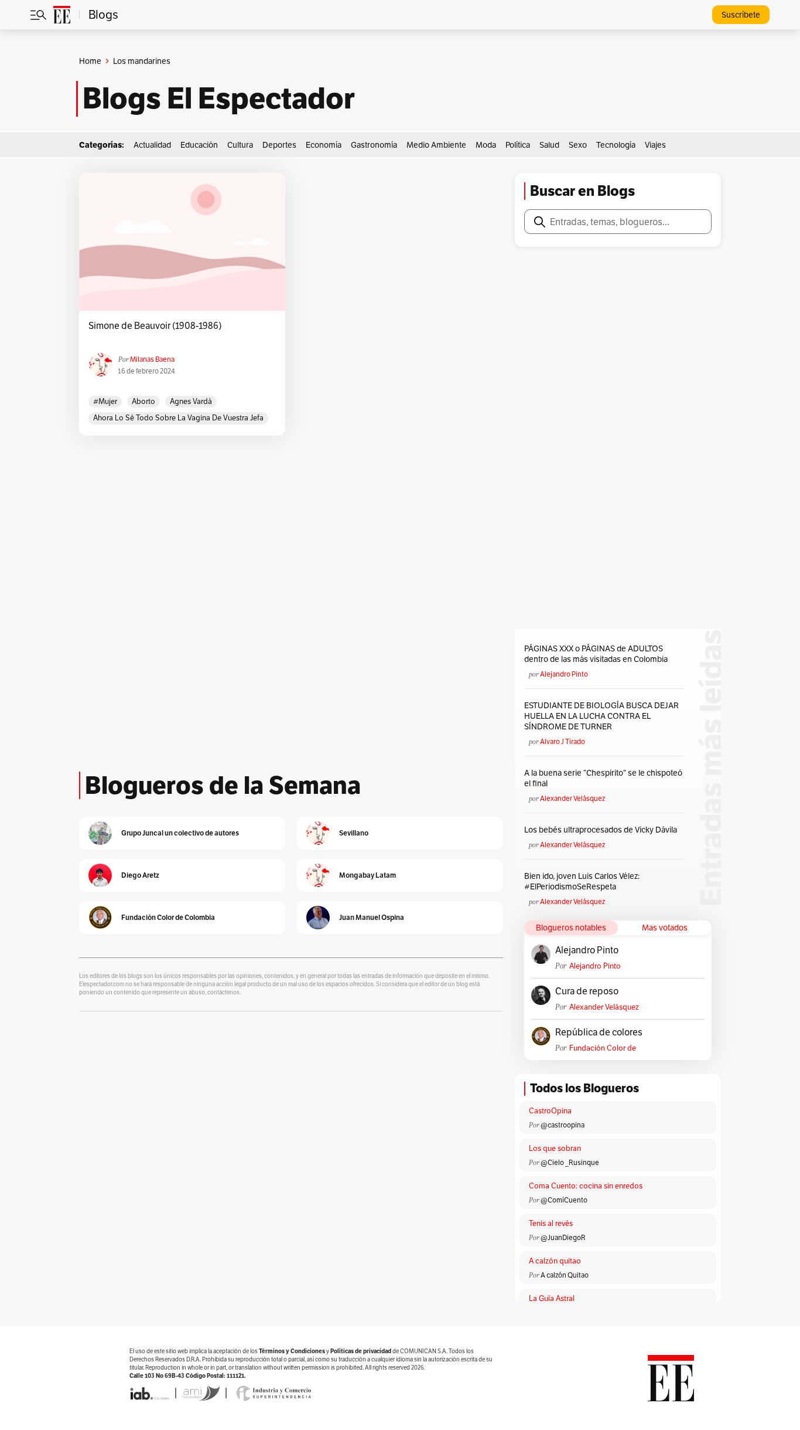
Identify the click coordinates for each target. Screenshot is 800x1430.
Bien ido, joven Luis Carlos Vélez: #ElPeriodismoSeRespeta (582, 881)
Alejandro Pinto (564, 674)
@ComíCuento (564, 1199)
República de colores (598, 1032)
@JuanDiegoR (563, 1237)
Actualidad (152, 145)
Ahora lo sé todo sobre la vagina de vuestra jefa (178, 418)
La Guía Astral (552, 1298)
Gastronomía (374, 145)
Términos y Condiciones (292, 1351)
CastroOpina (550, 1111)
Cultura (240, 145)
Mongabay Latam (367, 875)
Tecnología (615, 145)
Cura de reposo (586, 991)
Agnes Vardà (191, 401)
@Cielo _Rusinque (570, 1162)
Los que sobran (555, 1148)
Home (90, 61)
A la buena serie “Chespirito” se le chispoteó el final (603, 778)
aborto (143, 401)
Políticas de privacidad (360, 1351)
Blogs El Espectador (219, 98)
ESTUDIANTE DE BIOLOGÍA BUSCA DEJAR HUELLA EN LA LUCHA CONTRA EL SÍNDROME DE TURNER (601, 716)
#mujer (105, 401)
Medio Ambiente (436, 145)
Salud (549, 145)
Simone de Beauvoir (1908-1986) (155, 326)
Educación (199, 145)
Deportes (279, 145)
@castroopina (562, 1124)
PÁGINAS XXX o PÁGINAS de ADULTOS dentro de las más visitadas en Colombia (596, 653)
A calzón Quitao (565, 1275)
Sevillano (353, 832)
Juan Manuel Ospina (371, 917)
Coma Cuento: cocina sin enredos (585, 1186)
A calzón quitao (555, 1261)
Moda (486, 145)
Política (517, 145)
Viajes (655, 145)
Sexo (578, 145)
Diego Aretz (140, 875)
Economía (323, 145)
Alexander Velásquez (572, 798)
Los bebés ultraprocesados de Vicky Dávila (602, 829)
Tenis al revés (551, 1223)
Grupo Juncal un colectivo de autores (180, 832)
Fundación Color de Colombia (602, 1048)
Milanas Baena (152, 359)
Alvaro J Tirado (562, 741)
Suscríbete (741, 14)
